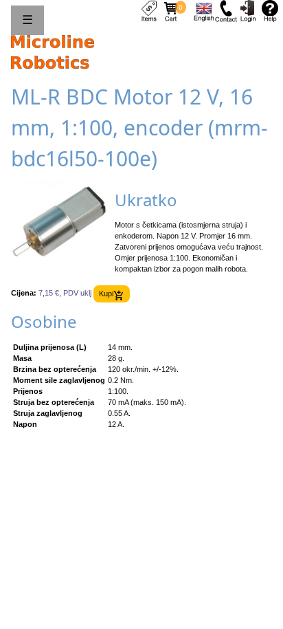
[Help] (270, 10)
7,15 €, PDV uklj (64, 293)
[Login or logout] (248, 10)
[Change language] (204, 10)
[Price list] (149, 10)
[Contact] (226, 10)
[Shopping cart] (171, 10)
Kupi (106, 293)
